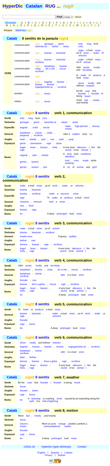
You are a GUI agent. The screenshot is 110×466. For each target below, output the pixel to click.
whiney (96, 126)
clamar (38, 273)
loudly (97, 67)
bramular (60, 53)
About (78, 17)
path (32, 401)
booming (36, 398)
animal (87, 62)
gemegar (24, 122)
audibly (72, 236)
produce (97, 75)
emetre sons (26, 236)
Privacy (48, 455)
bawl (22, 357)
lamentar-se (41, 46)
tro (21, 213)
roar (52, 139)
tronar (47, 93)
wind (54, 185)
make (81, 50)
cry (90, 134)
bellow (23, 240)
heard (87, 96)
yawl (61, 139)
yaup (71, 139)
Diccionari (10, 23)
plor (45, 167)
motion (67, 426)
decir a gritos (38, 284)
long (89, 43)
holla (54, 147)
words (28, 265)
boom (35, 390)
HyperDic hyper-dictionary (56, 446)
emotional (86, 154)
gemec (23, 162)
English (41, 452)
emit (22, 118)
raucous (65, 193)
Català (12, 38)
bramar (48, 53)
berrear (23, 244)
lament (35, 162)
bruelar (38, 269)
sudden (76, 134)
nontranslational (52, 426)
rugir (49, 143)
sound (68, 150)
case (29, 382)
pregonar (24, 135)
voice (81, 275)
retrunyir (38, 201)
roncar (63, 68)
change (62, 424)
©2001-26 (29, 446)
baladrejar (25, 269)
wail (43, 139)
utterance (69, 156)
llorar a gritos (50, 361)
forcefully (87, 70)
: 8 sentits (37, 113)
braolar (23, 193)
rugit (22, 150)
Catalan (34, 6)
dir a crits (50, 68)
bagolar (24, 127)
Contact (81, 446)
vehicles (82, 55)
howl (22, 139)
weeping (69, 163)
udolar (55, 46)
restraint (90, 85)
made (86, 160)
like (93, 147)
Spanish (55, 452)
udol (34, 155)
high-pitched (81, 126)
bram (33, 147)
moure (23, 426)
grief (94, 167)
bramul (43, 147)
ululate (33, 139)
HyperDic (13, 6)
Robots (61, 455)
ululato (45, 155)
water (96, 53)
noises (68, 129)
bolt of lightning (50, 401)
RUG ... (53, 6)
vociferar (39, 62)
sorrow (80, 167)
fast (86, 100)
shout (81, 83)
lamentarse (36, 143)
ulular (66, 46)
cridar (35, 127)
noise (98, 59)
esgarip (24, 155)
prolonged (62, 213)
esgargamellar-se (44, 87)
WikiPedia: (23, 30)
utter (63, 275)
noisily (96, 100)
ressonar (24, 201)
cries (80, 46)
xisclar (46, 127)
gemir (61, 43)
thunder (82, 93)
